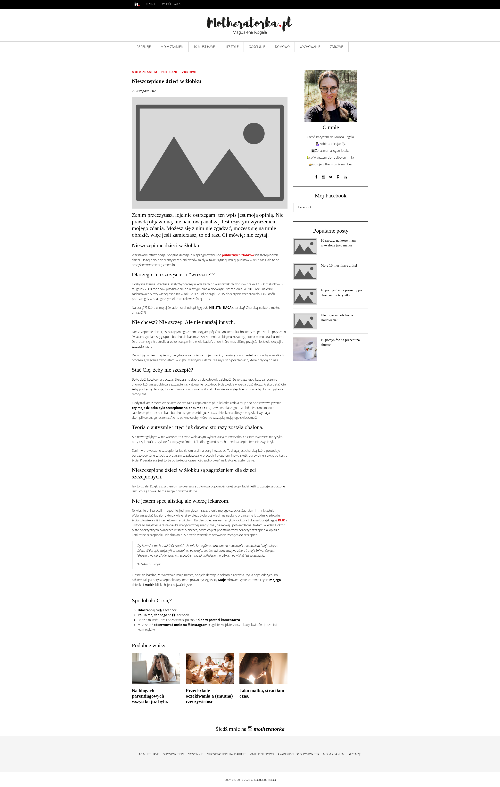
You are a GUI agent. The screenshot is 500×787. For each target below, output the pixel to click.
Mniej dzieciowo (262, 754)
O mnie (151, 4)
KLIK (282, 520)
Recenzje (354, 754)
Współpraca (171, 4)
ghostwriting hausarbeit (226, 754)
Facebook (305, 207)
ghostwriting (173, 754)
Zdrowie (189, 72)
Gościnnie (195, 754)
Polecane (170, 72)
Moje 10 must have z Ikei (339, 265)
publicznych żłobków (238, 255)
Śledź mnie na (250, 729)
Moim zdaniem (145, 72)
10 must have (149, 754)
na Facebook (157, 610)
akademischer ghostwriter (298, 754)
